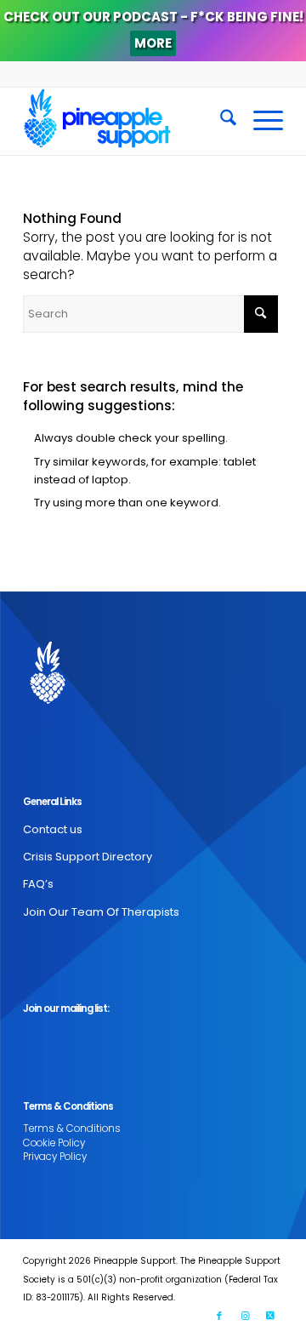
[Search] (219, 121)
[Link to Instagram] (245, 1315)
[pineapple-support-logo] (127, 121)
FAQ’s (38, 884)
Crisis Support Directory (87, 856)
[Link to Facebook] (219, 1315)
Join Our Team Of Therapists (101, 912)
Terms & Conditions (72, 1128)
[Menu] (259, 121)
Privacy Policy (55, 1156)
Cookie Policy (54, 1143)
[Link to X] (270, 1315)
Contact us (52, 829)
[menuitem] (219, 121)
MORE (153, 43)
